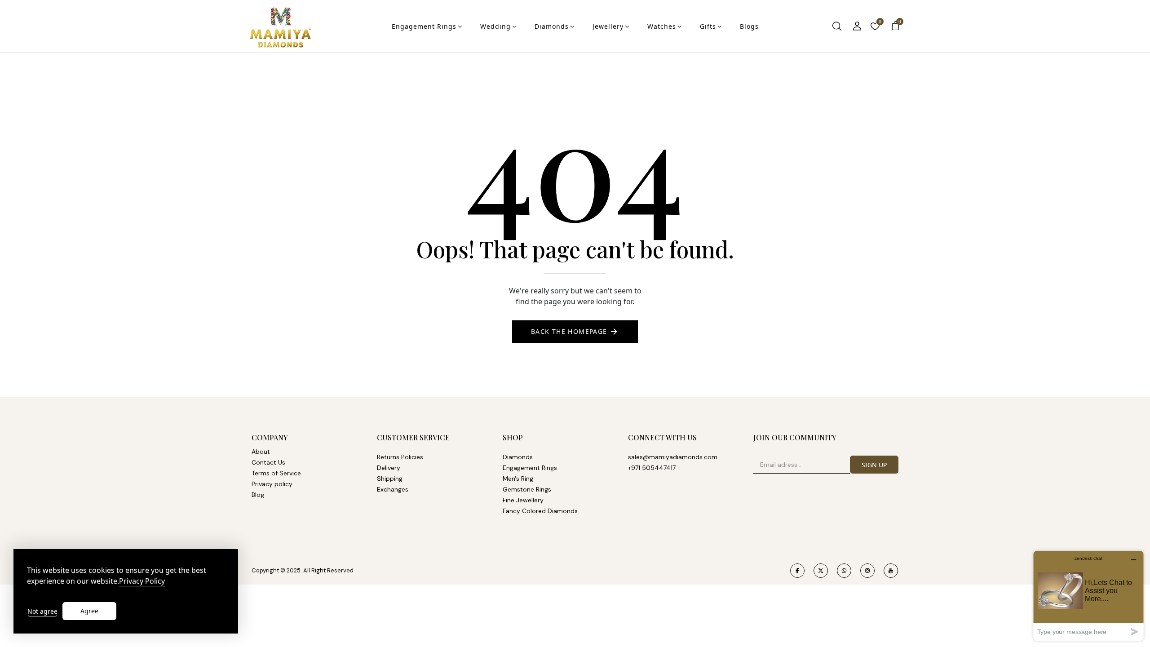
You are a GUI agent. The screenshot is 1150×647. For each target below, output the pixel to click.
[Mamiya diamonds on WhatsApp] (844, 570)
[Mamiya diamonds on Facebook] (797, 570)
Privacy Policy (142, 581)
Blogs (749, 26)
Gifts (708, 26)
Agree (89, 611)
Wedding (495, 26)
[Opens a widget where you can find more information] (1088, 595)
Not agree (42, 611)
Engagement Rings (424, 26)
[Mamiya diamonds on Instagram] (867, 570)
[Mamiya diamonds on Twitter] (821, 570)
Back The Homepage (569, 331)
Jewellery (608, 26)
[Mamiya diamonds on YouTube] (891, 570)
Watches (661, 26)
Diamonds (552, 26)
